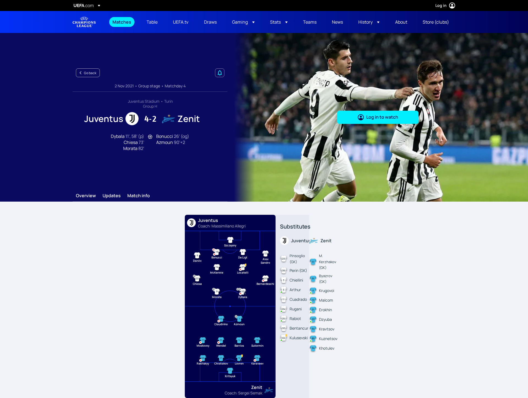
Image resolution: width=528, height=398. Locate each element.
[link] (122, 22)
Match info (138, 195)
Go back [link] (90, 73)
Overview (86, 195)
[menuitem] (122, 22)
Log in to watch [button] (382, 117)
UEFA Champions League (84, 22)
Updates (112, 195)
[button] (243, 22)
